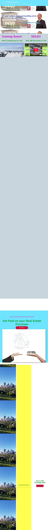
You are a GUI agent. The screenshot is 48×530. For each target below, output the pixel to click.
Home (4, 4)
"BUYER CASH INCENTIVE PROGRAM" (21, 317)
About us (19, 4)
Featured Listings (11, 4)
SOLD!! (36, 36)
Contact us (25, 4)
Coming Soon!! (12, 36)
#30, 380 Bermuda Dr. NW (36, 41)
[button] (40, 486)
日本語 (31, 4)
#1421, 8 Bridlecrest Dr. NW (12, 41)
